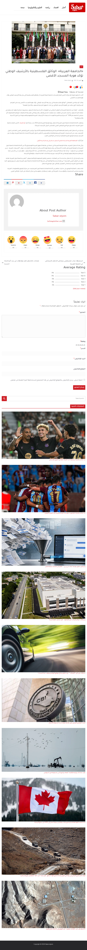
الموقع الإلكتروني (79, 369)
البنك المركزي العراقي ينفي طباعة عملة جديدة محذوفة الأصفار (67, 723)
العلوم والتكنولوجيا (35, 7)
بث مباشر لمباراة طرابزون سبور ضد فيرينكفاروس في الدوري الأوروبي (65, 513)
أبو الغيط (22, 123)
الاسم (82, 349)
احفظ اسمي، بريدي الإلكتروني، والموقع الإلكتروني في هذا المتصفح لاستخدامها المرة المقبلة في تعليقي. (46, 380)
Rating (82, 342)
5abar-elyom (67, 80)
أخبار (64, 7)
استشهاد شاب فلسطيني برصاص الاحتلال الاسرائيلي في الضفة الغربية (64, 262)
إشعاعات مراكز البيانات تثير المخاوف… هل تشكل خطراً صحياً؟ (67, 620)
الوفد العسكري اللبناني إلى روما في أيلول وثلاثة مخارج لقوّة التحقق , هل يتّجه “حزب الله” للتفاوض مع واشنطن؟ (52, 876)
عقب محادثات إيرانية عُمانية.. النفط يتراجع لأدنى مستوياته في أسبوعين (64, 773)
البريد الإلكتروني (79, 359)
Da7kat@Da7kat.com (54, 221)
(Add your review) (79, 289)
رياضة (47, 7)
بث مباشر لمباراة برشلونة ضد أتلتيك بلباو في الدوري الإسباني (67, 460)
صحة (23, 7)
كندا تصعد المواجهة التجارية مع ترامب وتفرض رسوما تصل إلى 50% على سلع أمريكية (59, 822)
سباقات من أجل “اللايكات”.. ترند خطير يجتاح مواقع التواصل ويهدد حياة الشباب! (61, 673)
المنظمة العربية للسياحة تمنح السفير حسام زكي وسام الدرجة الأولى (57, 141)
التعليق (82, 312)
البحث (4, 398)
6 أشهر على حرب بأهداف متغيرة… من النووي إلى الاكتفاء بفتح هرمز (65, 929)
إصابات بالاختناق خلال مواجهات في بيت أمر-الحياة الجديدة (21, 262)
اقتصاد (56, 7)
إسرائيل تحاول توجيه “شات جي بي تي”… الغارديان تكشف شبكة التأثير (65, 566)
